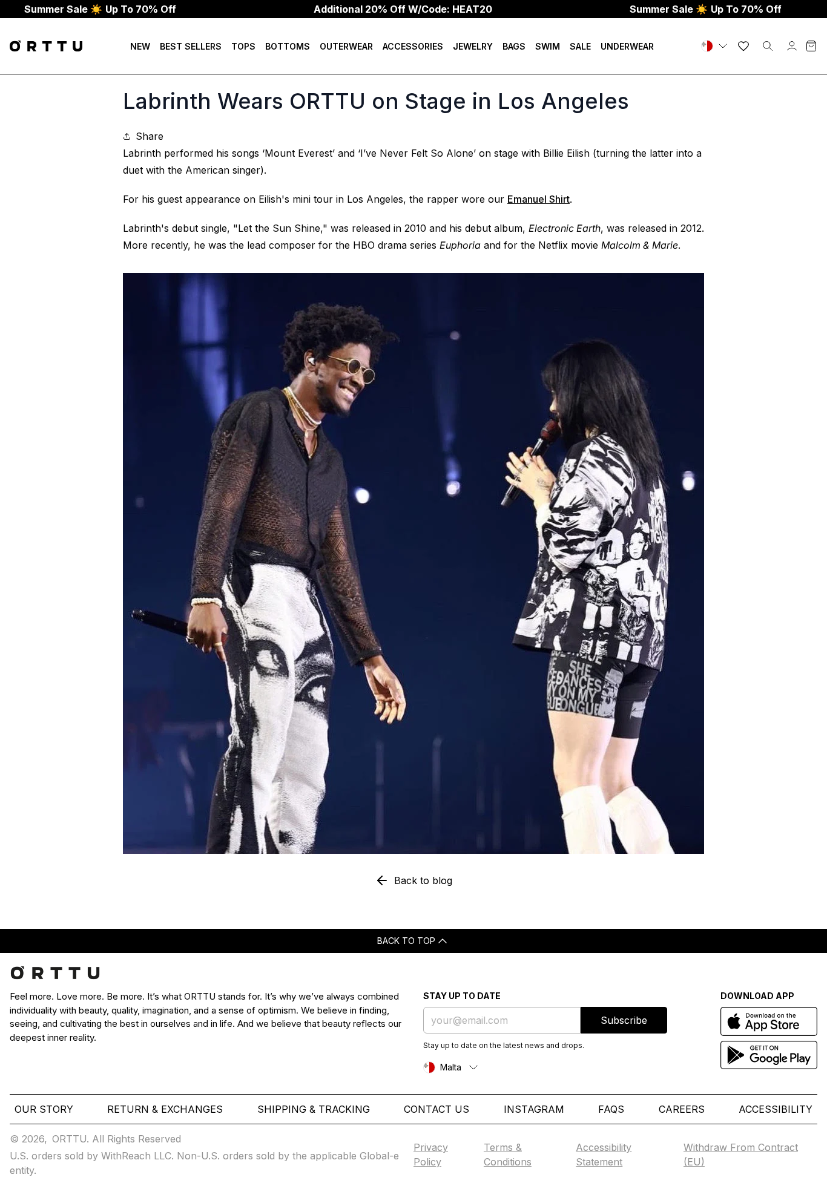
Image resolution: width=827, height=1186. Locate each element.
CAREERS (682, 1109)
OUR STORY (44, 1109)
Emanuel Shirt (538, 199)
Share (149, 136)
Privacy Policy (431, 1154)
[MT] (715, 46)
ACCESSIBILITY (775, 1109)
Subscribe (624, 1020)
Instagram (534, 1109)
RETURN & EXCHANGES (165, 1109)
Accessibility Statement (603, 1154)
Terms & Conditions (508, 1154)
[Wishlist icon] (743, 46)
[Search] (768, 46)
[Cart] (811, 46)
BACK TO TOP (406, 940)
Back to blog (423, 880)
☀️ (100, 9)
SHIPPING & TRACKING (313, 1109)
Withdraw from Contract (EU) (741, 1154)
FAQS (611, 1109)
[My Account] (792, 46)
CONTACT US (436, 1109)
